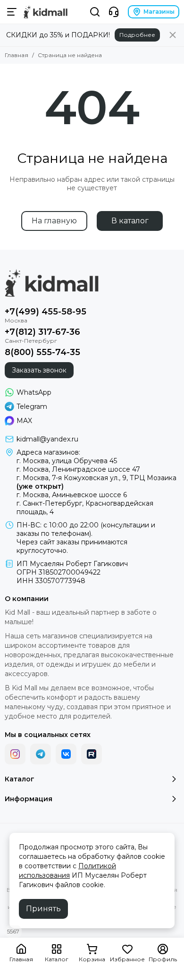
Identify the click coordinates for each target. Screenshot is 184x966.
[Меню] (12, 12)
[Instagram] (15, 754)
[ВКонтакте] (66, 754)
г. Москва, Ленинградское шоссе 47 (78, 469)
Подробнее (137, 34)
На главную (54, 220)
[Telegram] (40, 754)
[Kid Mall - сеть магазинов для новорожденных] (45, 11)
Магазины (159, 11)
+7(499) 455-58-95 (45, 311)
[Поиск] (94, 12)
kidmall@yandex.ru (47, 439)
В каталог (130, 220)
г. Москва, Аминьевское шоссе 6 (72, 495)
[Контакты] (113, 12)
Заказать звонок (39, 370)
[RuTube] (91, 754)
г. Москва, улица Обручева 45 (67, 461)
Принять (43, 908)
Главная (16, 55)
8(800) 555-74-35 (42, 352)
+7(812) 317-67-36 (42, 332)
